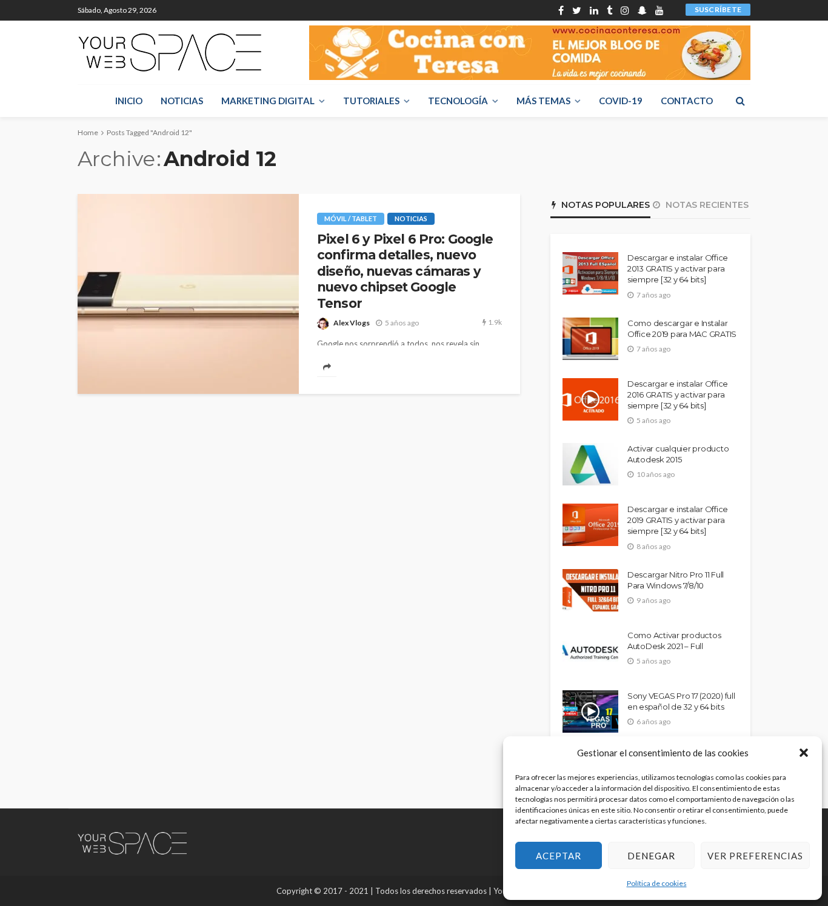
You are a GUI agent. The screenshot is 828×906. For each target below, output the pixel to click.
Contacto (687, 100)
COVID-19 (621, 100)
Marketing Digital (268, 100)
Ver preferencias (755, 855)
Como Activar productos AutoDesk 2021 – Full (674, 640)
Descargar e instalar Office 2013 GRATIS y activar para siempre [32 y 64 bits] (677, 268)
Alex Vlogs (351, 322)
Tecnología (458, 100)
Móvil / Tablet (350, 218)
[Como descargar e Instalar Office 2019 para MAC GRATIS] (590, 339)
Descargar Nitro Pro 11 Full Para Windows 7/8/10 (675, 580)
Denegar (651, 855)
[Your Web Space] (170, 52)
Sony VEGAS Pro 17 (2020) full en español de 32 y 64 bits (681, 701)
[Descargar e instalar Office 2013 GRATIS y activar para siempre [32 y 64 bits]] (590, 273)
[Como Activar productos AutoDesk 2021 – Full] (590, 651)
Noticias (182, 100)
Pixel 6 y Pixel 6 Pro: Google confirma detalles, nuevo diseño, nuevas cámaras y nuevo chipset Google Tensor (405, 271)
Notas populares (604, 204)
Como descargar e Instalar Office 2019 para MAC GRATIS (681, 328)
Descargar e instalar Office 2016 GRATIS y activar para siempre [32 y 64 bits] (677, 394)
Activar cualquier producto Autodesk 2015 (678, 454)
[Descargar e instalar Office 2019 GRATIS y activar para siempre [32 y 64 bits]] (590, 525)
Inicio (128, 100)
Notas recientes (706, 204)
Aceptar (558, 855)
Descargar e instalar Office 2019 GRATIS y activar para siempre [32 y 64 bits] (677, 520)
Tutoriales (371, 100)
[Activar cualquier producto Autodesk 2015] (590, 464)
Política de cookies (657, 883)
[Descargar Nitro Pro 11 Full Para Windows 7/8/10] (590, 590)
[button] (804, 753)
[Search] (740, 100)
